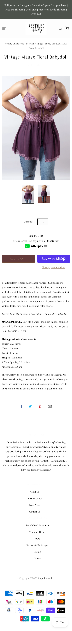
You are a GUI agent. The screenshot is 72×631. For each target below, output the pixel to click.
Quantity (28, 221)
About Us (34, 491)
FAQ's (37, 538)
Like (21, 406)
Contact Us (34, 511)
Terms (37, 558)
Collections (18, 43)
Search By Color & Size (37, 525)
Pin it (40, 406)
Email (50, 406)
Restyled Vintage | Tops (38, 43)
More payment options (53, 267)
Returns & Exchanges (37, 545)
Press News (34, 505)
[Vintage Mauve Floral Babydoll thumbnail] (28, 194)
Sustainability (35, 498)
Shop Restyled (36, 65)
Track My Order (37, 532)
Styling (37, 552)
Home (8, 43)
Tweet (30, 406)
